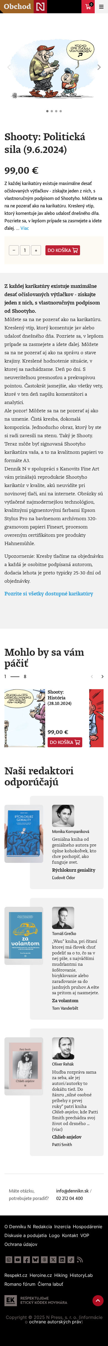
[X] (53, 1259)
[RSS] (79, 1259)
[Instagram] (8, 1259)
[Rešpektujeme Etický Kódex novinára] (35, 1300)
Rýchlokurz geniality (73, 870)
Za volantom (65, 1001)
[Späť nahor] (98, 1300)
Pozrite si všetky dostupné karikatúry (48, 593)
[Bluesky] (35, 1259)
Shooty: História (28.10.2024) (59, 697)
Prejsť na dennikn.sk (74, 6)
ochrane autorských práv (55, 1321)
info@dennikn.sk (72, 1191)
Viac (24, 228)
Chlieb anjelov (66, 1137)
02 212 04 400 (69, 1198)
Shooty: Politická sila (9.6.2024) (47, 111)
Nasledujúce (99, 67)
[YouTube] (17, 1259)
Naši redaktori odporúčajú (39, 776)
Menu (101, 6)
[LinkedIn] (62, 1259)
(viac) (57, 1129)
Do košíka (59, 250)
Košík (91, 4)
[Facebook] (26, 1259)
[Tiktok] (70, 1259)
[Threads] (44, 1259)
